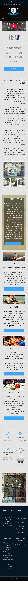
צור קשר (20, 532)
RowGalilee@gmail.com (9, 4)
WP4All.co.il (17, 578)
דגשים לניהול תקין (8, 560)
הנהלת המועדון (20, 519)
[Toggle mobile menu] (3, 19)
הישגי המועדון (20, 522)
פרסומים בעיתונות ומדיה (20, 527)
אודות (20, 515)
